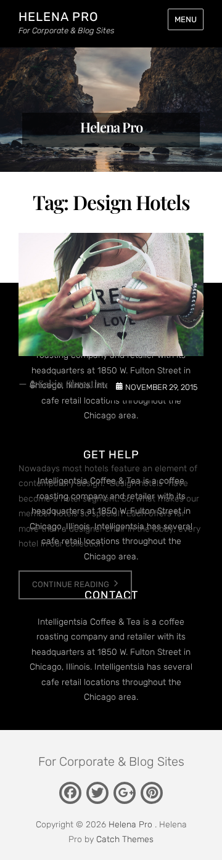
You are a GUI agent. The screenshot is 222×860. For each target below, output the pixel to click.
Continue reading (70, 584)
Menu (186, 19)
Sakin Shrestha (71, 383)
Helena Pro (58, 16)
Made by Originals (111, 430)
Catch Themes (125, 839)
